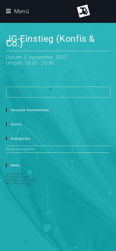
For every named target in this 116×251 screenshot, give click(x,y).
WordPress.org (18, 183)
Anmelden (14, 174)
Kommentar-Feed (21, 180)
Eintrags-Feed (18, 177)
